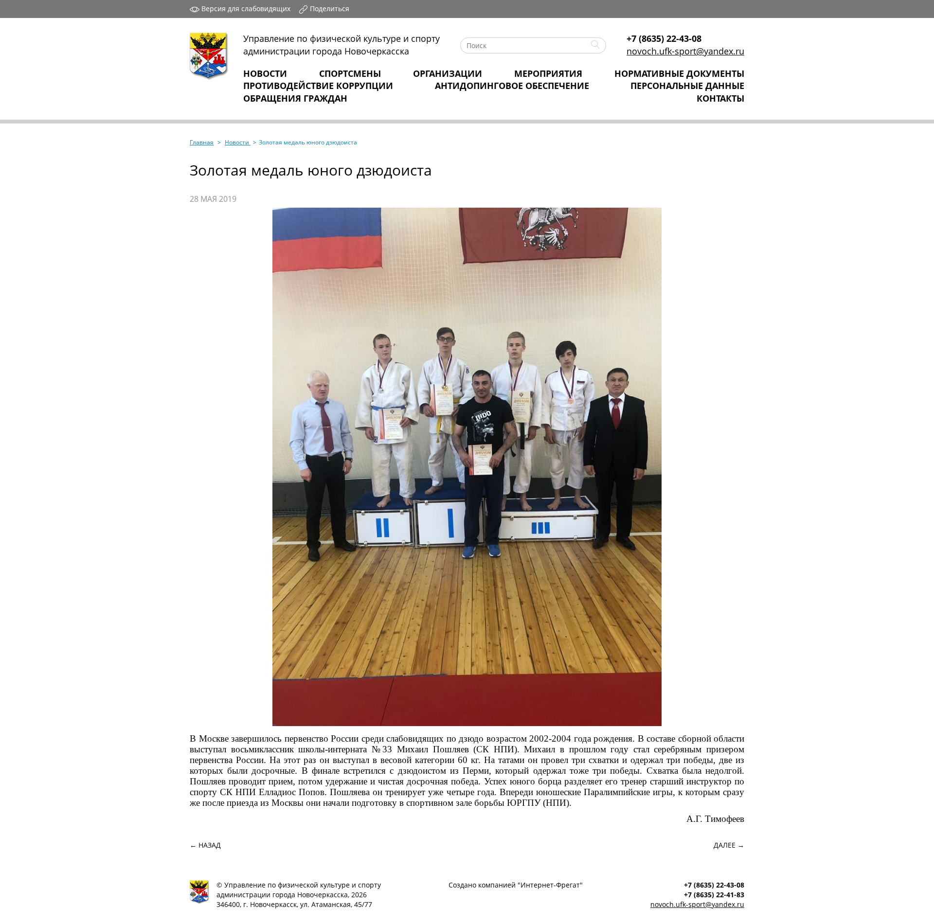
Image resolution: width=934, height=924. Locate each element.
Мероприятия (548, 73)
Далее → (729, 845)
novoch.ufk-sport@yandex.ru (685, 51)
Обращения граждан (295, 98)
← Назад (205, 845)
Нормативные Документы (679, 73)
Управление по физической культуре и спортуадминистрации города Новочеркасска (341, 45)
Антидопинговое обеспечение (512, 85)
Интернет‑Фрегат (550, 884)
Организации (447, 73)
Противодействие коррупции (318, 85)
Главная (202, 142)
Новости (265, 73)
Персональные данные (687, 85)
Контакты (720, 98)
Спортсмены (350, 73)
